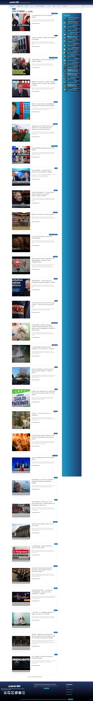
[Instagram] (20, 692)
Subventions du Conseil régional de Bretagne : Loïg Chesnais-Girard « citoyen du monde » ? (42, 569)
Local (48, 6)
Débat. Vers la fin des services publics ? (43, 214)
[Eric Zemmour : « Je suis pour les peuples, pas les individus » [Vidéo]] (21, 177)
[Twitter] (9, 692)
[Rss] (16, 692)
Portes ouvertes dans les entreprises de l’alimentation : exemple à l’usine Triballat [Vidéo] (43, 260)
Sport (54, 6)
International (20, 6)
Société (26, 6)
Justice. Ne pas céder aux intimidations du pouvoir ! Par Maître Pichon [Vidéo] (43, 104)
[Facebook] (5, 692)
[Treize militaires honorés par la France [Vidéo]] (21, 155)
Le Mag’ (58, 6)
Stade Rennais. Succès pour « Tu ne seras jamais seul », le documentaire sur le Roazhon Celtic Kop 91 (43, 503)
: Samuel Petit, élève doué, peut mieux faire (42, 546)
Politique (12, 6)
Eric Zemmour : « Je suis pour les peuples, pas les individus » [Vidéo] (42, 171)
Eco (31, 6)
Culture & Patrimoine (39, 6)
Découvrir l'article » (36, 23)
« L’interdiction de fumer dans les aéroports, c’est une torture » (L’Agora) (43, 347)
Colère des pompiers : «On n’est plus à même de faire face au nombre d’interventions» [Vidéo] (43, 194)
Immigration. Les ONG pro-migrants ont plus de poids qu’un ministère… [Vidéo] (42, 481)
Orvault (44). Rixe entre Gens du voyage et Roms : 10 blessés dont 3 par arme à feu (43, 304)
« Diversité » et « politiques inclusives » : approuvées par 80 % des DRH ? (43, 613)
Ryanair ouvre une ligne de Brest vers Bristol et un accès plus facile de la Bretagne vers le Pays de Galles (43, 127)
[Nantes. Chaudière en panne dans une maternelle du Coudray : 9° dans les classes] (21, 376)
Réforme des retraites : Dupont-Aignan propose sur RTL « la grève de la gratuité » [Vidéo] (43, 83)
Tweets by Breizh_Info (67, 474)
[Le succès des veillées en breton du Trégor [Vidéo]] (21, 243)
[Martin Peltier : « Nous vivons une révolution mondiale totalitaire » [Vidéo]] (21, 287)
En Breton (65, 6)
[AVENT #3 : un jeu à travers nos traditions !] (21, 420)
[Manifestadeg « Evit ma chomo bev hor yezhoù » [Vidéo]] (21, 66)
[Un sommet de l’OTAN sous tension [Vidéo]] (21, 22)
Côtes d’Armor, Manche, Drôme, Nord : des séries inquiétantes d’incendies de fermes (43, 437)
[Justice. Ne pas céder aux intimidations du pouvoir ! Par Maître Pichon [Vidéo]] (21, 111)
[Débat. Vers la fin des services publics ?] (21, 221)
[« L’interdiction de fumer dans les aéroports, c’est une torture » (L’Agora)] (21, 354)
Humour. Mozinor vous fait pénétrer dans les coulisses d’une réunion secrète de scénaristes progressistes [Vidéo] (43, 636)
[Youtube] (12, 692)
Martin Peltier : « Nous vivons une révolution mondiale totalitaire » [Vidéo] (43, 281)
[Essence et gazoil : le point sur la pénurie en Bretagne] (21, 44)
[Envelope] (23, 692)
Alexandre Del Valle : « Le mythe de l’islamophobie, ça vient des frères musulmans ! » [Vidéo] (42, 591)
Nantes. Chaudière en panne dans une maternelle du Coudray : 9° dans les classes (43, 370)
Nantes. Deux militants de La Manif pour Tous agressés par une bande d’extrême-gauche (43, 392)
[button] (83, 6)
